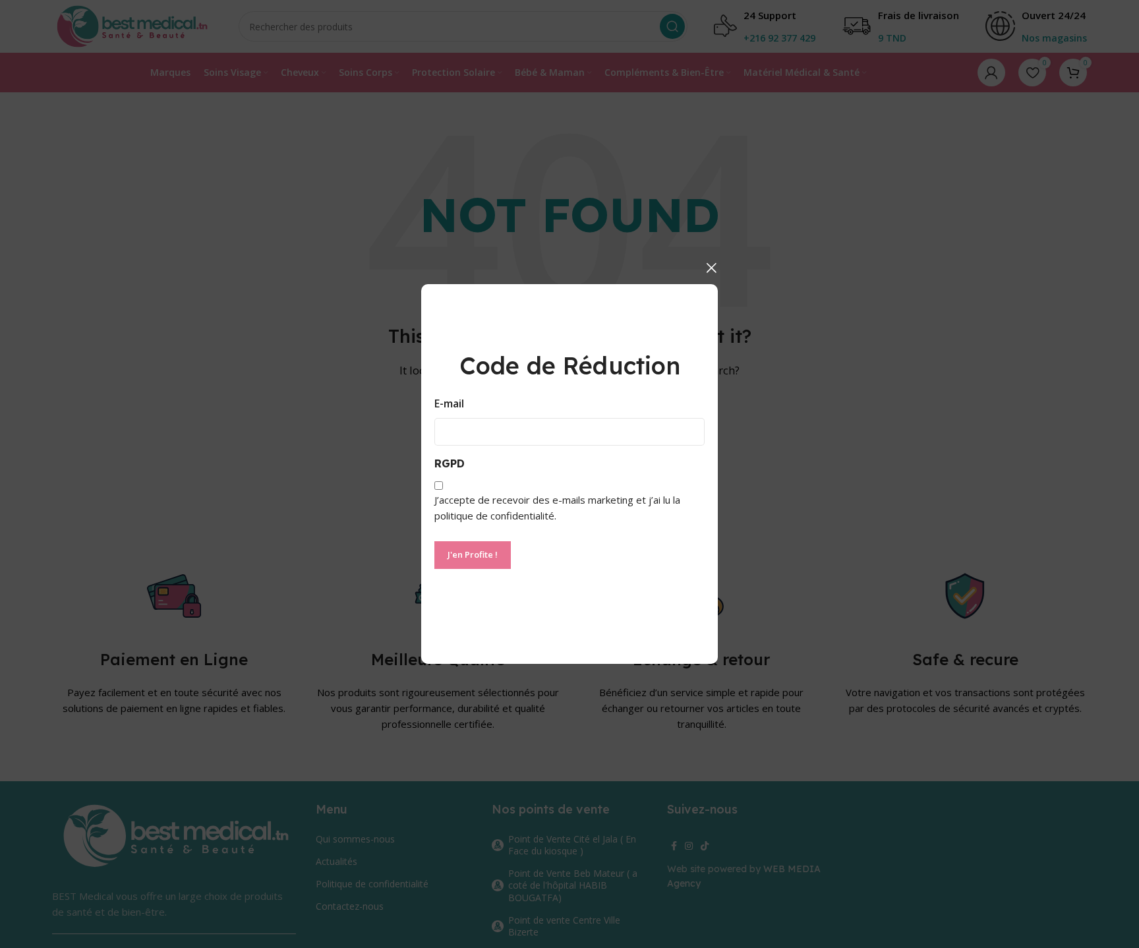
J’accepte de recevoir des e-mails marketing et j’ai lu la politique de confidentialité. (557, 507)
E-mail (449, 403)
